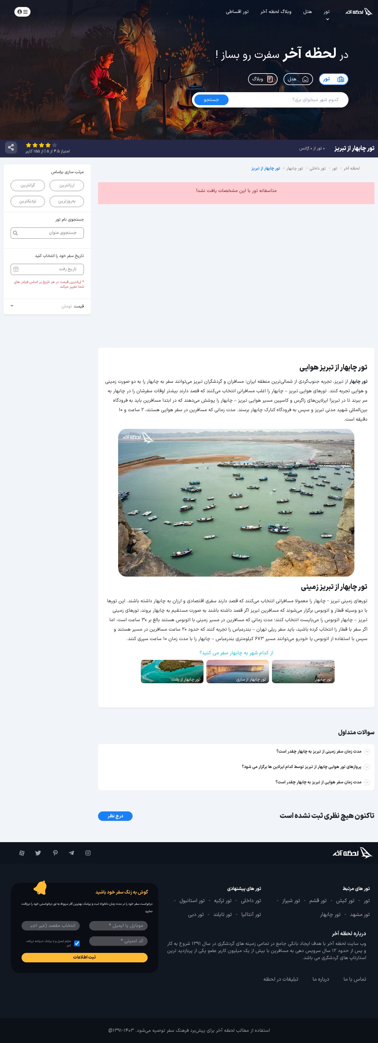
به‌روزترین (67, 201)
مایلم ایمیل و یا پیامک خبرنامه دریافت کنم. (48, 943)
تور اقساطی (237, 11)
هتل (307, 11)
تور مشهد (360, 915)
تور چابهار (330, 915)
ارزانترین (66, 185)
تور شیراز (291, 901)
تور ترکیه (223, 901)
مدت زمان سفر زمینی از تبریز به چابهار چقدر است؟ (318, 752)
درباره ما (320, 979)
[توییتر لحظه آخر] (36, 853)
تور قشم (318, 901)
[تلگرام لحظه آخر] (69, 853)
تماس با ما (354, 979)
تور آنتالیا (251, 915)
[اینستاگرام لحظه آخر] (85, 853)
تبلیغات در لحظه (280, 979)
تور (327, 11)
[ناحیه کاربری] (22, 12)
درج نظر (115, 816)
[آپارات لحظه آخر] (19, 853)
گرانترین (28, 185)
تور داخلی (251, 901)
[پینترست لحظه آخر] (52, 853)
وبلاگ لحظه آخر (275, 11)
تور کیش (345, 901)
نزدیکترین (27, 201)
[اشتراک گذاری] (11, 147)
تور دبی (196, 915)
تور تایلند (222, 915)
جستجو (55, 12)
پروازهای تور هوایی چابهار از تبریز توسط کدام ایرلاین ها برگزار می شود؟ (301, 767)
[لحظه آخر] (342, 853)
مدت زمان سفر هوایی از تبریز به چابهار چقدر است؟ (318, 782)
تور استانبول (192, 901)
